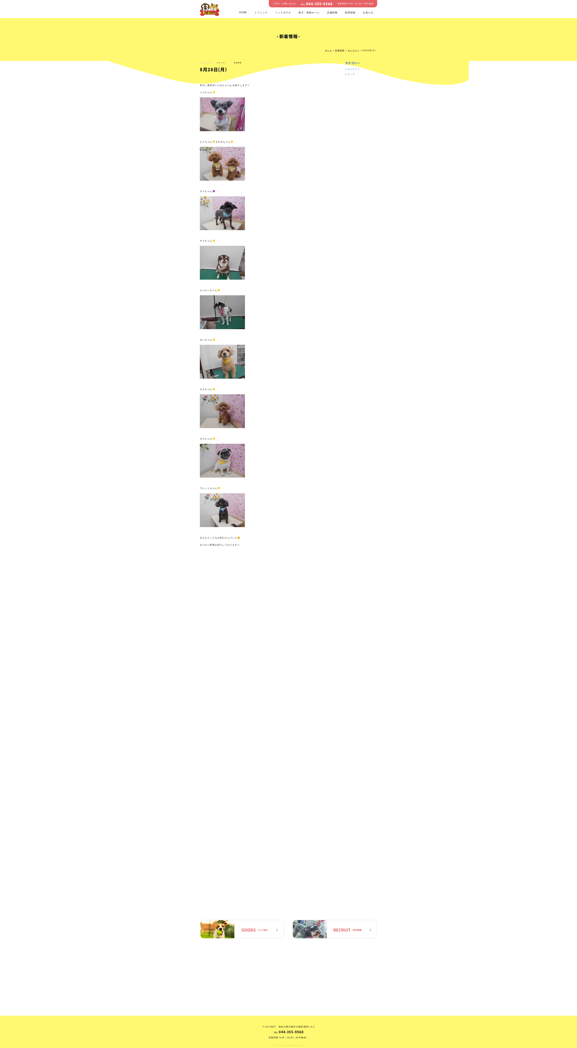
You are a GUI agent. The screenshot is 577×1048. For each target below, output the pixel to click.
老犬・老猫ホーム (309, 12)
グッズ (351, 74)
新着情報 (237, 63)
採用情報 (350, 12)
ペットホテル (283, 12)
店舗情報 (332, 12)
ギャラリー (221, 63)
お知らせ (368, 12)
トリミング (261, 12)
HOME (243, 12)
